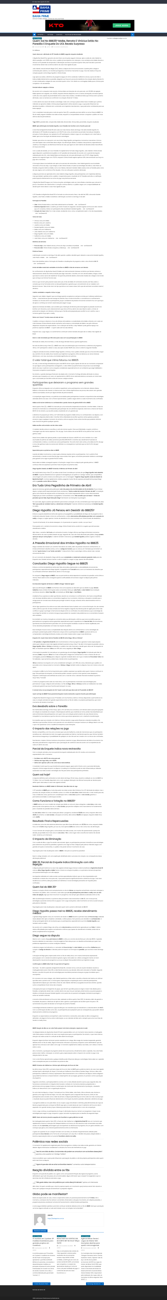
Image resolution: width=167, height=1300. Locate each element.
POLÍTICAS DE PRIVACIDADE (73, 34)
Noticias (50, 34)
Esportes (40, 34)
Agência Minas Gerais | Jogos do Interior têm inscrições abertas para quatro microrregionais (90, 1241)
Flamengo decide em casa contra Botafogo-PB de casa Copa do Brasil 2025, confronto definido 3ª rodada (95, 1284)
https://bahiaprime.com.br (56, 1218)
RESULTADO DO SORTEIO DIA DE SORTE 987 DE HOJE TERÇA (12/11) (68, 1240)
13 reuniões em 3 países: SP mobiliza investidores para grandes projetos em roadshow (43, 1241)
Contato (59, 34)
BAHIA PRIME (41, 16)
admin (48, 47)
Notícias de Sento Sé (39, 1290)
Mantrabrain (55, 1298)
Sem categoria (37, 38)
